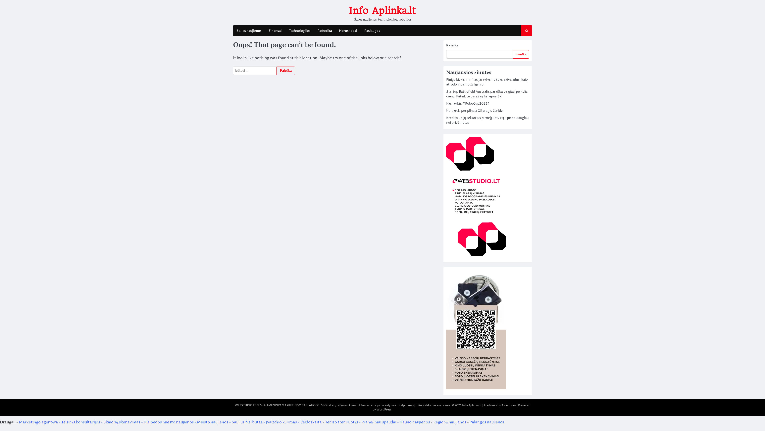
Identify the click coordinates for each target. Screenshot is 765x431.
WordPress (384, 409)
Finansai (275, 31)
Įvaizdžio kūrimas (281, 422)
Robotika (325, 31)
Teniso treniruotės (341, 422)
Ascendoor (508, 405)
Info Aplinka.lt (382, 10)
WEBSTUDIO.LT (245, 405)
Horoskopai (348, 31)
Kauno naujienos (415, 422)
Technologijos (299, 31)
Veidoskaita (311, 422)
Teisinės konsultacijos (80, 422)
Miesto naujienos (212, 422)
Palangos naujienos (487, 422)
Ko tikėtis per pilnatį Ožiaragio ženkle (474, 111)
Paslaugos (372, 31)
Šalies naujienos (249, 31)
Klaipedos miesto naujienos (169, 422)
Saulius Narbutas (247, 422)
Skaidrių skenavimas (121, 422)
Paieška (452, 45)
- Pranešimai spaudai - (379, 422)
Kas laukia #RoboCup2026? (467, 103)
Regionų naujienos (449, 422)
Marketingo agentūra (38, 422)
